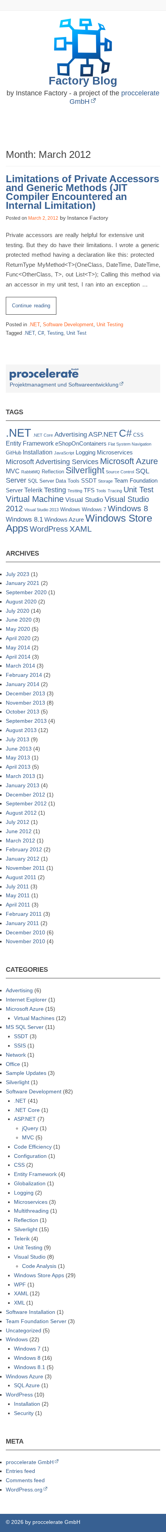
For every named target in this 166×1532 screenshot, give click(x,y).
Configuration (30, 1156)
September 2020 (26, 592)
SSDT (89, 481)
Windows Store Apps (39, 1275)
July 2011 (17, 886)
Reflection (53, 472)
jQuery (30, 1128)
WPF (20, 1284)
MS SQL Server (25, 1027)
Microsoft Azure (129, 461)
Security (24, 1413)
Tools (101, 490)
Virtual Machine (35, 499)
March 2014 (20, 666)
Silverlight (85, 470)
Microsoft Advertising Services (52, 462)
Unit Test (76, 333)
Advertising (70, 434)
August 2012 (21, 813)
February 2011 (24, 914)
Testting (75, 490)
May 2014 (18, 647)
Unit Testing (110, 324)
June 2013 (19, 749)
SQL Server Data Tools (54, 481)
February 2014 (24, 675)
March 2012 (20, 840)
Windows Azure (64, 520)
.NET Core (43, 435)
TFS (89, 490)
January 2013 (22, 785)
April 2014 (18, 657)
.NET (34, 324)
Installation (38, 452)
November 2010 (25, 941)
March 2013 (20, 776)
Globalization (30, 1183)
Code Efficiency (33, 1147)
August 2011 (21, 877)
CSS (138, 435)
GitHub (13, 453)
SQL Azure (27, 1385)
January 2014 (22, 684)
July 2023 (17, 574)
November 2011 (25, 868)
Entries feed (20, 1471)
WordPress (49, 529)
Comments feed (25, 1480)
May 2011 (18, 895)
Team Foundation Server (36, 1321)
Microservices (115, 452)
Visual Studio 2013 (41, 509)
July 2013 (17, 739)
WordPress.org (24, 1489)
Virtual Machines (34, 1018)
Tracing (115, 490)
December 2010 (25, 932)
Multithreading (31, 1211)
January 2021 (22, 583)
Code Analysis (39, 1266)
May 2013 (18, 757)
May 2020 (18, 629)
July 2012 (17, 822)
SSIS (20, 1045)
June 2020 (19, 620)
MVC (13, 471)
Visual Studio (84, 499)
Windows (70, 509)
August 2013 (21, 730)
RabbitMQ (30, 471)
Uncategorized (23, 1330)
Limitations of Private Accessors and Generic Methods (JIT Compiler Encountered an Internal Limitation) (82, 192)
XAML (80, 528)
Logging (85, 452)
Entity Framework (30, 443)
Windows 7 (94, 509)
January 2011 (22, 923)
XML (19, 1303)
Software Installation (30, 1312)
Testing (55, 333)
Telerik (33, 490)
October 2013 (22, 711)
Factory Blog (83, 80)
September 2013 (26, 721)
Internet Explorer (26, 999)
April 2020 (18, 638)
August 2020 (21, 601)
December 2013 (25, 693)
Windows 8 (128, 508)
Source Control (120, 471)
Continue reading (34, 308)
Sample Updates (26, 1073)
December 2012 (25, 794)
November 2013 (25, 703)
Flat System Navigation (129, 444)
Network (16, 1055)
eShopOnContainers (81, 444)
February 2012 (24, 849)
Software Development (68, 324)
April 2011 (18, 905)
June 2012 (19, 831)
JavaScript (64, 453)
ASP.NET (102, 434)
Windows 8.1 (24, 519)
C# (41, 333)
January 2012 (22, 859)
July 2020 (17, 611)
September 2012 (26, 803)
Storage (105, 481)
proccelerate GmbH (30, 1462)
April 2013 (18, 767)
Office (13, 1064)
